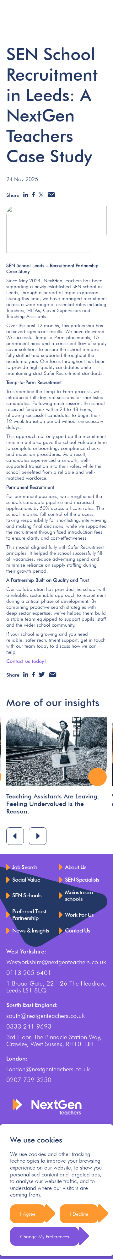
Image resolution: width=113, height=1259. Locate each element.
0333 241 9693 (28, 1026)
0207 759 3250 (28, 1079)
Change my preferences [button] (44, 1237)
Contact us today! (26, 661)
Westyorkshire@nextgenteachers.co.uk (56, 962)
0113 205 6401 (28, 972)
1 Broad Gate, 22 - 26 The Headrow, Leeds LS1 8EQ (56, 987)
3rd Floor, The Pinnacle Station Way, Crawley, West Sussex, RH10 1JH (53, 1040)
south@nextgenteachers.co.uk (45, 1015)
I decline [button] (79, 1214)
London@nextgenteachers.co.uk (48, 1069)
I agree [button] (27, 1214)
